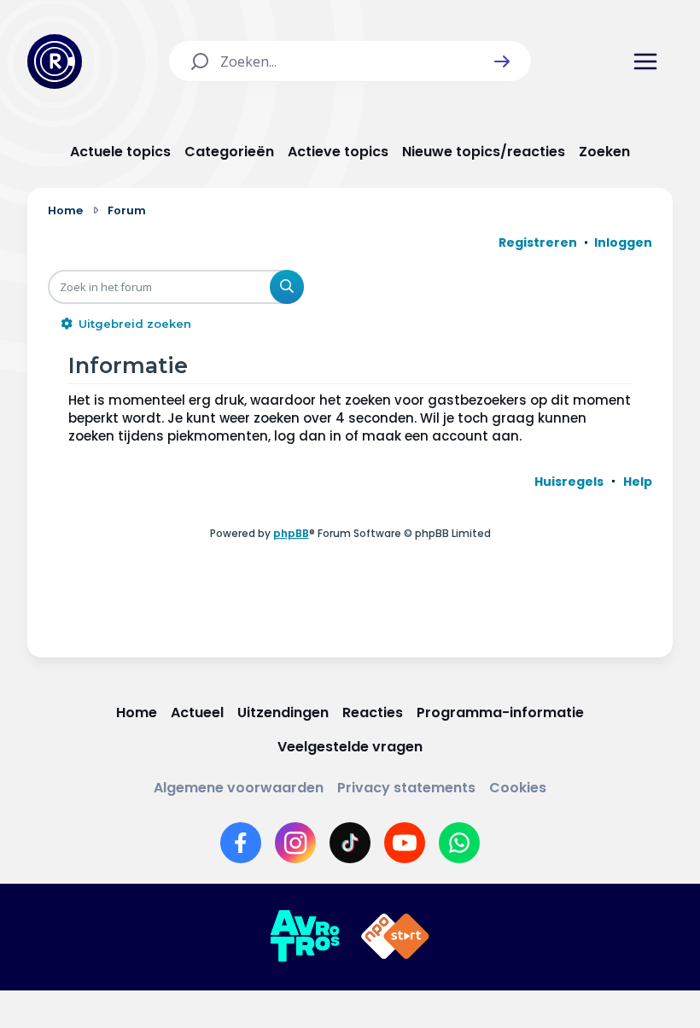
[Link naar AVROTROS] (305, 936)
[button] (502, 61)
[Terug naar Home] (54, 61)
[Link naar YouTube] (404, 842)
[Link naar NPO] (395, 937)
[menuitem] (569, 481)
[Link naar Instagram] (295, 842)
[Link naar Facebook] (240, 842)
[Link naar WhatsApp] (459, 842)
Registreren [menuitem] (538, 242)
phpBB (291, 533)
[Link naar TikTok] (350, 842)
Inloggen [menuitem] (623, 242)
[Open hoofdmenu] (645, 61)
